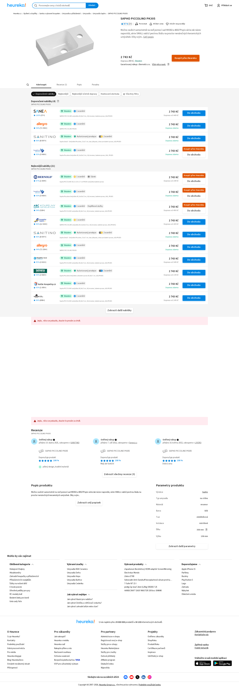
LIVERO (198, 442)
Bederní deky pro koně (19, 597)
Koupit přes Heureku (194, 149)
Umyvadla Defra (73, 572)
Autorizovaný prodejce (86, 136)
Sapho (205, 492)
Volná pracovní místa (16, 648)
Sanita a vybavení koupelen (49, 13)
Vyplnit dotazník (201, 647)
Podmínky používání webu (149, 684)
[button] (41, 85)
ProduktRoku (153, 644)
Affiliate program (108, 660)
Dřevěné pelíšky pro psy (20, 590)
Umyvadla (87, 13)
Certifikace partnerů (156, 648)
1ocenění (80, 111)
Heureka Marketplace (110, 648)
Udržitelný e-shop (155, 656)
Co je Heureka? (13, 636)
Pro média (11, 652)
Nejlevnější (63, 94)
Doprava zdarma (172, 128)
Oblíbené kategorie (20, 564)
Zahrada (185, 587)
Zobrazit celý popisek (89, 502)
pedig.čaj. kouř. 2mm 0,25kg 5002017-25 (140, 587)
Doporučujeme (189, 564)
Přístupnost (12, 667)
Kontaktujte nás (202, 634)
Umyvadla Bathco (74, 580)
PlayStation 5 (187, 580)
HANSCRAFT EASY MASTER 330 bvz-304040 (143, 590)
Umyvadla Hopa (73, 576)
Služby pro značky (108, 652)
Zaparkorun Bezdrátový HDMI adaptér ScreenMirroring (148, 569)
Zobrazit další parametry (182, 546)
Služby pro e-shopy (109, 644)
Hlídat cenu (158, 24)
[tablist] (101, 84)
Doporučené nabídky (45, 94)
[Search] (27, 85)
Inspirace (152, 652)
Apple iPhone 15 (188, 569)
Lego (184, 583)
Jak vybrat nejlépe (77, 594)
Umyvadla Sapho (99, 13)
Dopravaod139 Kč (171, 275)
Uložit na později (177, 24)
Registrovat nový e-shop (111, 640)
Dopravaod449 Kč (171, 115)
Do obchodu (193, 113)
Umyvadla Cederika (75, 583)
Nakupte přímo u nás (63, 648)
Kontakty (11, 640)
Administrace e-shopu (110, 636)
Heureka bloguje (14, 656)
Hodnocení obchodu (110, 94)
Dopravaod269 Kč (171, 224)
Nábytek (185, 590)
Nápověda (105, 667)
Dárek (93, 176)
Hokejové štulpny (17, 569)
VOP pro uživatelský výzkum (66, 663)
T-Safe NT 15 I (130, 583)
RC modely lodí (16, 594)
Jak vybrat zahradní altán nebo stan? (82, 606)
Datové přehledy (108, 656)
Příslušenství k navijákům (20, 580)
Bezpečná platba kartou (64, 660)
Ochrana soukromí (62, 656)
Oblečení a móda (189, 594)
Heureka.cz (17, 13)
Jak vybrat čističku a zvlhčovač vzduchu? (84, 603)
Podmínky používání (15, 644)
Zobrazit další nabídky (119, 310)
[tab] (41, 84)
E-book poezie (16, 587)
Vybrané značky (75, 564)
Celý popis (148, 37)
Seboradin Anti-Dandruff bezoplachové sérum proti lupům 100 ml (148, 580)
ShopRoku (152, 640)
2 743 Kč (173, 112)
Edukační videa (107, 663)
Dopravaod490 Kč (171, 210)
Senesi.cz (133, 442)
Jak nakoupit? (60, 636)
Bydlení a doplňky (30, 13)
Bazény (185, 576)
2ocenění (107, 136)
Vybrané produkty (133, 564)
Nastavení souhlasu (62, 652)
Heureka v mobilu (61, 640)
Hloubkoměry (15, 572)
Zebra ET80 (129, 576)
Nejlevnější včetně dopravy (84, 94)
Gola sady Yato (16, 601)
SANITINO (75, 442)
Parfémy (185, 572)
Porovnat (143, 24)
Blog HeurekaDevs (15, 660)
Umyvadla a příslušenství (71, 13)
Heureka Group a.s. (107, 684)
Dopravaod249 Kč (171, 181)
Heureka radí (59, 644)
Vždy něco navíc (159, 64)
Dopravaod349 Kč (171, 262)
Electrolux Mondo (131, 572)
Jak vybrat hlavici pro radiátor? (80, 599)
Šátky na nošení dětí (18, 583)
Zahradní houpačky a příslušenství (24, 576)
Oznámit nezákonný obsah (18, 663)
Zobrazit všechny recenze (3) (119, 474)
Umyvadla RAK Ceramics (77, 569)
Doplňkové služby (95, 206)
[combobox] (59, 5)
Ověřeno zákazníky (156, 636)
